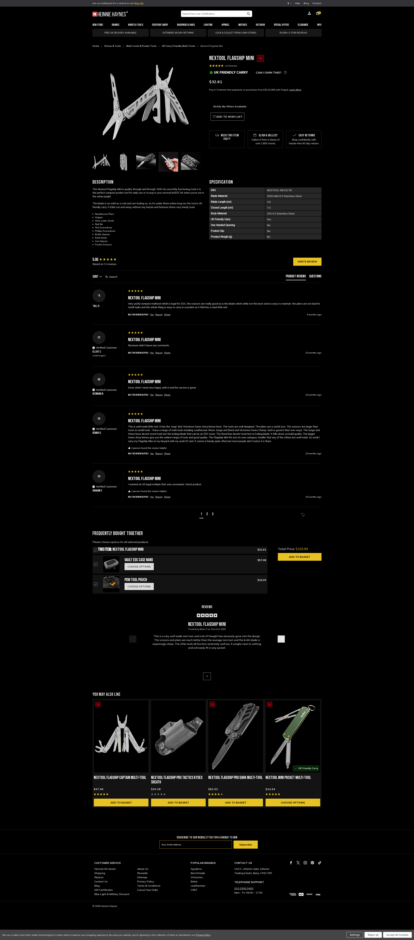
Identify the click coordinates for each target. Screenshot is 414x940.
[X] (298, 863)
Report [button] (159, 314)
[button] (201, 514)
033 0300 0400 (243, 888)
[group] (109, 260)
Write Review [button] (307, 261)
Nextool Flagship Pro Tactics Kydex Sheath (177, 780)
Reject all (373, 935)
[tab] (296, 277)
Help (297, 3)
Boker (194, 881)
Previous (132, 639)
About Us (142, 868)
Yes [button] (152, 314)
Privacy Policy (145, 881)
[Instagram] (305, 863)
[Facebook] (291, 863)
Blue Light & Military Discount (111, 894)
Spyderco (196, 868)
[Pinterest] (312, 863)
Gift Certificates (103, 889)
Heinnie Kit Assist (105, 868)
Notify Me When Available (229, 106)
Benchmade (198, 873)
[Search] (248, 14)
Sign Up (139, 3)
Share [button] (167, 314)
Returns (99, 877)
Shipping (99, 873)
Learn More (295, 89)
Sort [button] (96, 276)
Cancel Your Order (147, 889)
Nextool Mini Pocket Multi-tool (288, 777)
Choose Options (293, 802)
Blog (306, 3)
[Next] (207, 676)
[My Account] (309, 13)
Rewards (142, 873)
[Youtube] (319, 863)
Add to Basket (299, 556)
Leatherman (198, 885)
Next (281, 639)
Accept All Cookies (397, 935)
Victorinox (197, 877)
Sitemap (142, 877)
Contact (316, 3)
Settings (355, 935)
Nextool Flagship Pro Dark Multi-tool (235, 777)
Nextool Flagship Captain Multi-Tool (120, 777)
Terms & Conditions (148, 885)
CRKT (194, 889)
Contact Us (101, 881)
